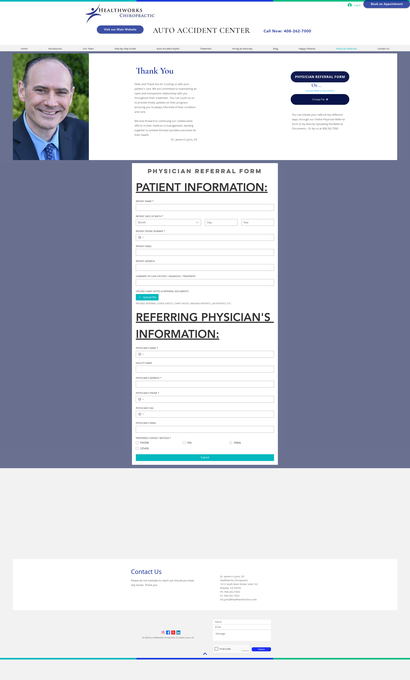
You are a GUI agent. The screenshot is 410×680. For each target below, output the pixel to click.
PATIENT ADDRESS (145, 261)
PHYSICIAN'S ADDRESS (148, 377)
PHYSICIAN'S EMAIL (146, 422)
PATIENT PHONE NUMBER (150, 231)
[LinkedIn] (178, 632)
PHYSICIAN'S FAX (144, 408)
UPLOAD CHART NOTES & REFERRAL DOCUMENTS (162, 291)
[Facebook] (168, 632)
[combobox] (168, 222)
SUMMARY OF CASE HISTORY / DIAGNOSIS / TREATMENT (166, 276)
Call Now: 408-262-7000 (287, 31)
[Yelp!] (173, 632)
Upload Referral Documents (320, 91)
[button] (320, 99)
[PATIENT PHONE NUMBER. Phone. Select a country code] (141, 237)
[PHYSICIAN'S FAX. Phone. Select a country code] (141, 414)
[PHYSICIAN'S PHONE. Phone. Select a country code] (141, 399)
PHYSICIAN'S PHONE (147, 392)
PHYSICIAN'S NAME (147, 347)
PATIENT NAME (145, 201)
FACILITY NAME (144, 363)
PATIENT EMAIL (144, 246)
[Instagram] (163, 632)
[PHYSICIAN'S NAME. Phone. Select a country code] (141, 354)
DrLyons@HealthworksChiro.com (238, 599)
